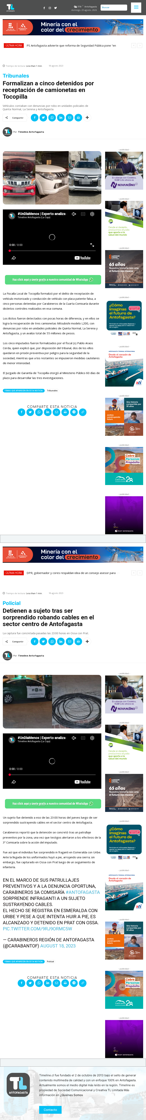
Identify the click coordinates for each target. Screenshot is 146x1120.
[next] (139, 45)
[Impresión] (78, 117)
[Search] (123, 8)
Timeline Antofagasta (31, 132)
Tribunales (52, 390)
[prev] (133, 45)
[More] (87, 117)
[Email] (69, 117)
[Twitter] (55, 8)
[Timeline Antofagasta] (8, 132)
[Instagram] (50, 8)
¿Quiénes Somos (71, 1095)
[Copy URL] (82, 412)
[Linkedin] (61, 117)
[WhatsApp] (52, 117)
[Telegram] (74, 412)
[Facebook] (44, 8)
